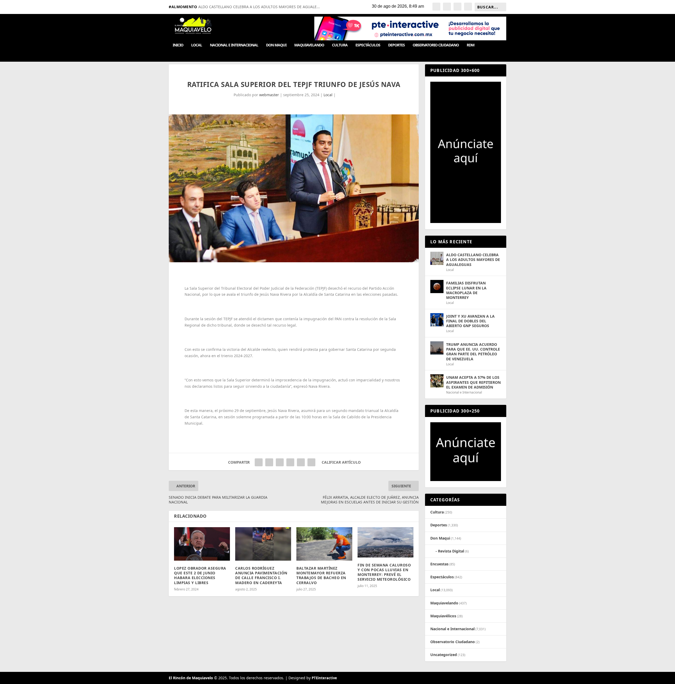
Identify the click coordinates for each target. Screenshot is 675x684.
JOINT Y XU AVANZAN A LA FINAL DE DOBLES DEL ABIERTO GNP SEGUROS (470, 321)
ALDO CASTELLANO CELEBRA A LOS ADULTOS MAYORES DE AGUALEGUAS (473, 259)
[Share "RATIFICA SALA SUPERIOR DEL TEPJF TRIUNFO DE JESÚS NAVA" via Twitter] (269, 462)
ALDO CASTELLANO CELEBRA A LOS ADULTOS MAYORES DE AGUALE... (259, 6)
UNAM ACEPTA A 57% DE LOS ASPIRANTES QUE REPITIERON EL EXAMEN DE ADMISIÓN (473, 382)
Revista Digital (451, 551)
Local (196, 45)
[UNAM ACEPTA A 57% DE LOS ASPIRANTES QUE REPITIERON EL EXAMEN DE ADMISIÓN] (436, 380)
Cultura (340, 45)
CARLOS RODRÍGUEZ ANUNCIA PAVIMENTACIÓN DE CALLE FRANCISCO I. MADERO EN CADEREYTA (261, 575)
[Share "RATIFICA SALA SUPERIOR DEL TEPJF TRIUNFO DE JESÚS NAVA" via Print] (311, 462)
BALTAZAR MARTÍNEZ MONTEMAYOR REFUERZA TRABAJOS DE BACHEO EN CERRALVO (321, 575)
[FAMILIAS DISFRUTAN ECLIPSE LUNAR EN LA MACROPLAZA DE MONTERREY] (436, 286)
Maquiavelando (309, 45)
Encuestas (439, 563)
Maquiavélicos (443, 615)
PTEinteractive (324, 678)
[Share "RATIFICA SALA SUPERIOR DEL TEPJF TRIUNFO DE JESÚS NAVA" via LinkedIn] (290, 462)
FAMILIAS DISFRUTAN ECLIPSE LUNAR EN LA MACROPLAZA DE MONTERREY (466, 290)
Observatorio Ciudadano (436, 45)
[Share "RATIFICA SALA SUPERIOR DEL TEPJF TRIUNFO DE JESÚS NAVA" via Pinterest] (279, 462)
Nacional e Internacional (234, 45)
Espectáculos (367, 45)
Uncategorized (443, 654)
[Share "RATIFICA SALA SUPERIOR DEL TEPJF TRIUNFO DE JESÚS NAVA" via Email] (301, 462)
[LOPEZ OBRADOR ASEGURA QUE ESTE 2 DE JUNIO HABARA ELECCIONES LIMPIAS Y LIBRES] (202, 544)
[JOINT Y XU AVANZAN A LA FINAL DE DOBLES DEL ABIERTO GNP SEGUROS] (436, 319)
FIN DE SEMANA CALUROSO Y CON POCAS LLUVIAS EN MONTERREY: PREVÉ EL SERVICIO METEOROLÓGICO (384, 572)
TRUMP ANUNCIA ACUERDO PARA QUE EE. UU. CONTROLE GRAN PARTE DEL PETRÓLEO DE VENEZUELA (473, 351)
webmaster (269, 94)
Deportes (396, 45)
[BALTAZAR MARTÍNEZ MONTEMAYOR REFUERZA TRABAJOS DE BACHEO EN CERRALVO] (324, 544)
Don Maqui (276, 45)
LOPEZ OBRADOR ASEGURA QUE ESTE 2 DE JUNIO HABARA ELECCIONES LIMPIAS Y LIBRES (200, 575)
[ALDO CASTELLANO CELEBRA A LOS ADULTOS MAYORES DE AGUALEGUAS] (436, 258)
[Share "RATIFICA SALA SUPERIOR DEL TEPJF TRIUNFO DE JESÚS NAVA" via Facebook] (258, 462)
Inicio (178, 45)
